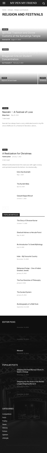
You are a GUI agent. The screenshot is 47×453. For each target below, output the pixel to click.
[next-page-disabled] (7, 207)
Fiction (5, 149)
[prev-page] (3, 207)
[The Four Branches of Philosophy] (8, 283)
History (5, 29)
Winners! (20, 350)
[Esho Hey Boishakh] (8, 175)
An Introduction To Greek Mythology (30, 244)
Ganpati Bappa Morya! (25, 196)
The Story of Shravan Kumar (27, 220)
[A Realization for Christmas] (23, 140)
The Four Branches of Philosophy (29, 280)
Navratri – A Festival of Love (17, 112)
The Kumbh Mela (23, 184)
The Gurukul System (24, 292)
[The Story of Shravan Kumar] (8, 224)
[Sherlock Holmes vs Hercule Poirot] (8, 235)
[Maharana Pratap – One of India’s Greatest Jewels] (8, 271)
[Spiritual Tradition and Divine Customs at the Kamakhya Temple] (23, 30)
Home (4, 10)
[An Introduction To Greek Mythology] (8, 247)
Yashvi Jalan (6, 156)
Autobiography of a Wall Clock (27, 304)
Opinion (5, 49)
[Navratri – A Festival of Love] (23, 98)
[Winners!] (8, 354)
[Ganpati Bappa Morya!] (8, 199)
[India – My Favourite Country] (8, 259)
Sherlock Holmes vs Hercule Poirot (29, 232)
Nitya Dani (5, 115)
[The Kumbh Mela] (8, 187)
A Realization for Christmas (16, 153)
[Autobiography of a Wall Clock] (8, 307)
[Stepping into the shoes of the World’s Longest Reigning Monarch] (8, 385)
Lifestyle (10, 10)
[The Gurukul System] (8, 295)
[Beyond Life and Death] (19, 74)
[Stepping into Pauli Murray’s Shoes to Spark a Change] (8, 373)
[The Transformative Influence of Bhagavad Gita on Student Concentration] (23, 53)
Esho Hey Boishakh (23, 172)
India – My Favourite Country (27, 256)
